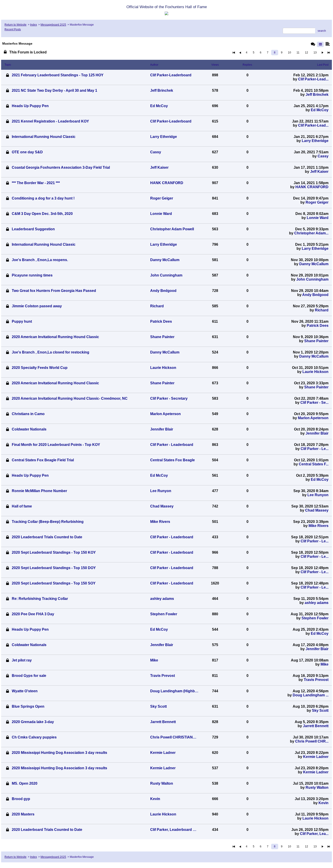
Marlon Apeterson (313, 418)
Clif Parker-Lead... (313, 79)
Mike (324, 664)
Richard (321, 310)
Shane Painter (316, 341)
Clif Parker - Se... (314, 402)
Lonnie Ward (317, 218)
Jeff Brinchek (317, 94)
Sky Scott (320, 710)
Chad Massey (316, 510)
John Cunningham (312, 279)
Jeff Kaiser (319, 171)
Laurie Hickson (315, 372)
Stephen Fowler (315, 618)
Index (33, 24)
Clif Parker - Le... (314, 449)
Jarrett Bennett (315, 726)
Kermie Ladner (315, 757)
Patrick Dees (317, 325)
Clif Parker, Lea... (314, 834)
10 (289, 52)
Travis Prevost (316, 680)
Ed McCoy (319, 110)
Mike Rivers (318, 526)
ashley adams (316, 603)
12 (306, 52)
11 (298, 52)
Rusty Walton (317, 787)
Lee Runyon (317, 495)
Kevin (323, 803)
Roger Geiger (317, 202)
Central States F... (313, 464)
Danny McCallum (313, 264)
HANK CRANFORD (311, 187)
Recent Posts (13, 29)
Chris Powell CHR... (311, 741)
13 (315, 52)
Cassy (323, 156)
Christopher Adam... (311, 233)
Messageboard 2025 (53, 24)
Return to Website (16, 24)
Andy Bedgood (315, 295)
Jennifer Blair (317, 433)
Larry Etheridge (315, 141)
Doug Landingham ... (310, 695)
